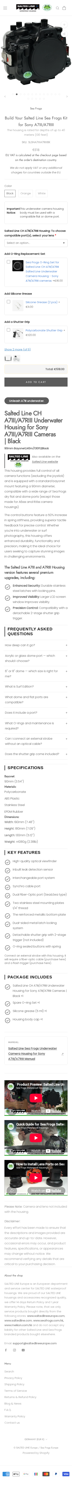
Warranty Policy (14, 1416)
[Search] (57, 7)
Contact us (12, 1423)
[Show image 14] (28, 99)
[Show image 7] (36, 94)
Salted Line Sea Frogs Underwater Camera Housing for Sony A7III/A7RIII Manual (32, 1053)
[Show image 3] (20, 94)
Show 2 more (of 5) (17, 349)
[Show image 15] (32, 99)
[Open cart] (64, 8)
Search (9, 1371)
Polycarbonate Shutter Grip (44, 330)
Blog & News (12, 1403)
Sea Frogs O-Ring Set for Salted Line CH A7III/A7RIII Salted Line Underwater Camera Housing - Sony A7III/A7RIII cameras (42, 271)
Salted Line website (45, 462)
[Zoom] (64, 24)
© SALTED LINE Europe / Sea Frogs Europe (36, 1447)
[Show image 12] (55, 94)
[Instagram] (14, 1350)
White (42, 193)
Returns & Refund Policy (20, 1397)
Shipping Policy (14, 1384)
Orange (25, 193)
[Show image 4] (24, 94)
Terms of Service (15, 1391)
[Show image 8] (40, 94)
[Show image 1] (13, 94)
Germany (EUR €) (34, 1439)
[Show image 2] (17, 94)
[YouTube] (23, 1350)
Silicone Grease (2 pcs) (41, 302)
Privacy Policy (13, 1378)
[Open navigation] (5, 7)
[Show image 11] (51, 94)
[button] (36, 358)
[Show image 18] (44, 99)
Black (9, 193)
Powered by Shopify (36, 1453)
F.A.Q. (7, 1410)
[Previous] (5, 96)
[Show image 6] (32, 94)
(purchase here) (55, 959)
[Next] (67, 96)
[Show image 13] (59, 94)
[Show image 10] (48, 94)
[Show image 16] (36, 99)
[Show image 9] (44, 94)
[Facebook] (5, 1350)
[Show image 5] (28, 94)
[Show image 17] (40, 99)
